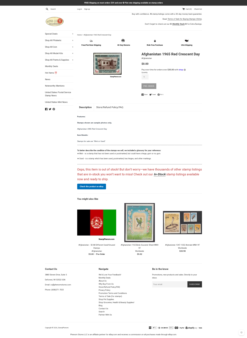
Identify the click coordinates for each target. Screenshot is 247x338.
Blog (100, 305)
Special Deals (59, 34)
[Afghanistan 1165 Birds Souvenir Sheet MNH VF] (139, 222)
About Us (103, 281)
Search (102, 312)
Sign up (87, 9)
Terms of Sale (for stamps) (110, 296)
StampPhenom (63, 328)
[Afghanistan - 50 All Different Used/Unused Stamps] (96, 222)
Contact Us (103, 308)
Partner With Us (105, 315)
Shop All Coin (59, 47)
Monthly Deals (51, 66)
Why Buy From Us (106, 284)
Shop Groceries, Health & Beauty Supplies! (116, 302)
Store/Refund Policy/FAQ (109, 107)
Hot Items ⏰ (51, 73)
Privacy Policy (104, 290)
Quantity (145, 72)
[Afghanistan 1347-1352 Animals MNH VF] (182, 222)
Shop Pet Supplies (106, 299)
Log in (79, 9)
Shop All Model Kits (59, 53)
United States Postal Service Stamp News (58, 94)
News (47, 79)
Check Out (198, 9)
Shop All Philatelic (59, 40)
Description (85, 107)
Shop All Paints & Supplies (59, 60)
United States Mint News (56, 102)
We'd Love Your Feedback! (110, 275)
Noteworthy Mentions (54, 86)
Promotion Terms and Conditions (113, 293)
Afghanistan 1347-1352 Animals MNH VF (182, 245)
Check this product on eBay (91, 186)
